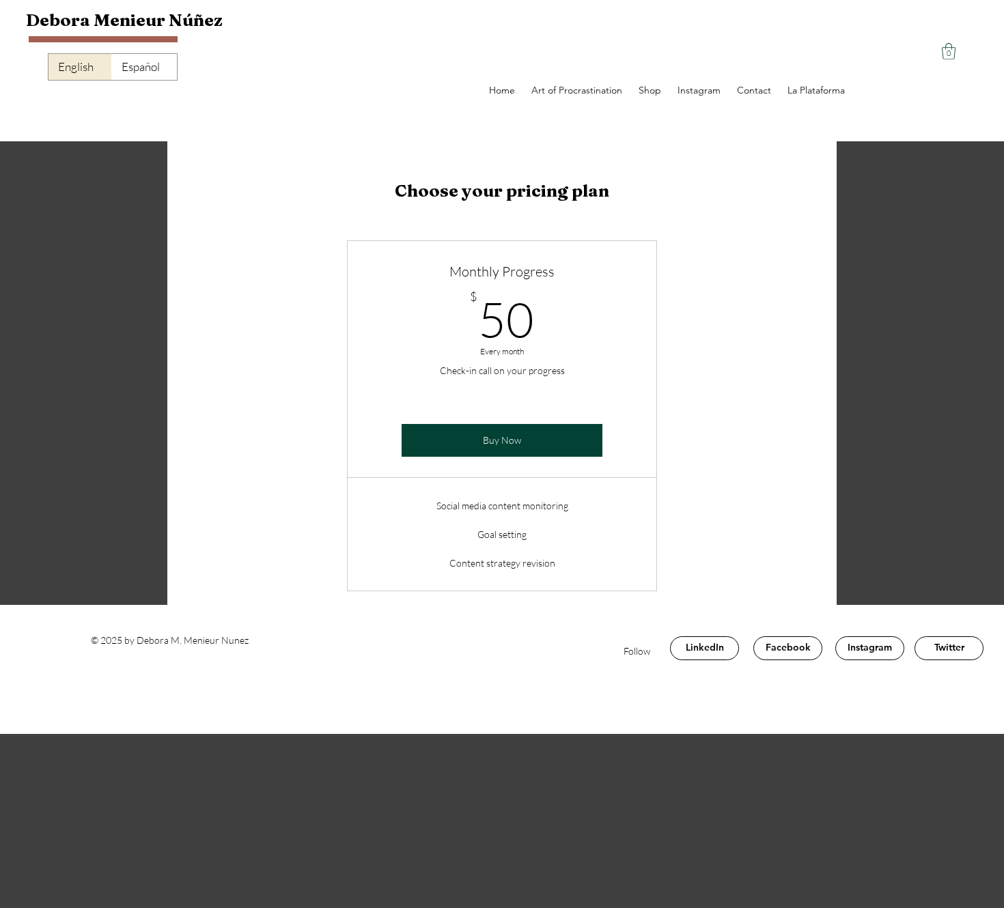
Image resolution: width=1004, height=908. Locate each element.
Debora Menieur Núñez (126, 20)
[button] (949, 51)
